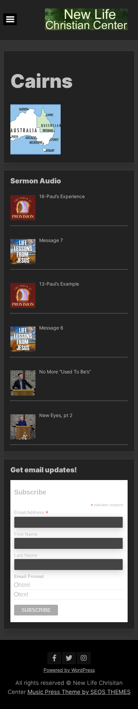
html (24, 585)
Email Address (31, 512)
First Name (26, 534)
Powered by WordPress (69, 670)
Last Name (25, 555)
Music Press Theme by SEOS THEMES (79, 692)
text (23, 594)
